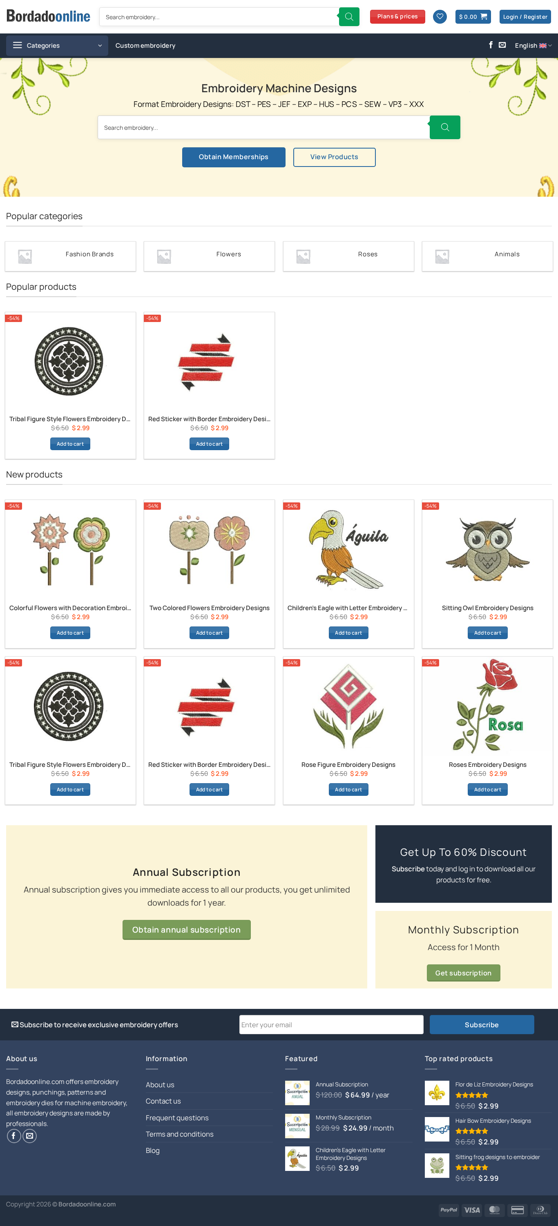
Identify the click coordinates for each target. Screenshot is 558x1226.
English (526, 45)
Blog (153, 1150)
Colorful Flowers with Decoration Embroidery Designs (70, 608)
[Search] (349, 16)
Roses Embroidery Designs (488, 765)
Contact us (163, 1101)
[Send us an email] (502, 45)
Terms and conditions (180, 1134)
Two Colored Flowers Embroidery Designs (210, 608)
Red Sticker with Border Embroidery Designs (209, 419)
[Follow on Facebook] (490, 45)
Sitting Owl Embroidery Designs (487, 608)
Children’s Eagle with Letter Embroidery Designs (349, 608)
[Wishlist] (440, 17)
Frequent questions (177, 1117)
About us (160, 1084)
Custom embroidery (145, 45)
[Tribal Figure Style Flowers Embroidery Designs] (70, 361)
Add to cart (70, 443)
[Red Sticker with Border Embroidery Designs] (209, 361)
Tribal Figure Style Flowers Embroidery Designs (70, 419)
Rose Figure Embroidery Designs (348, 765)
